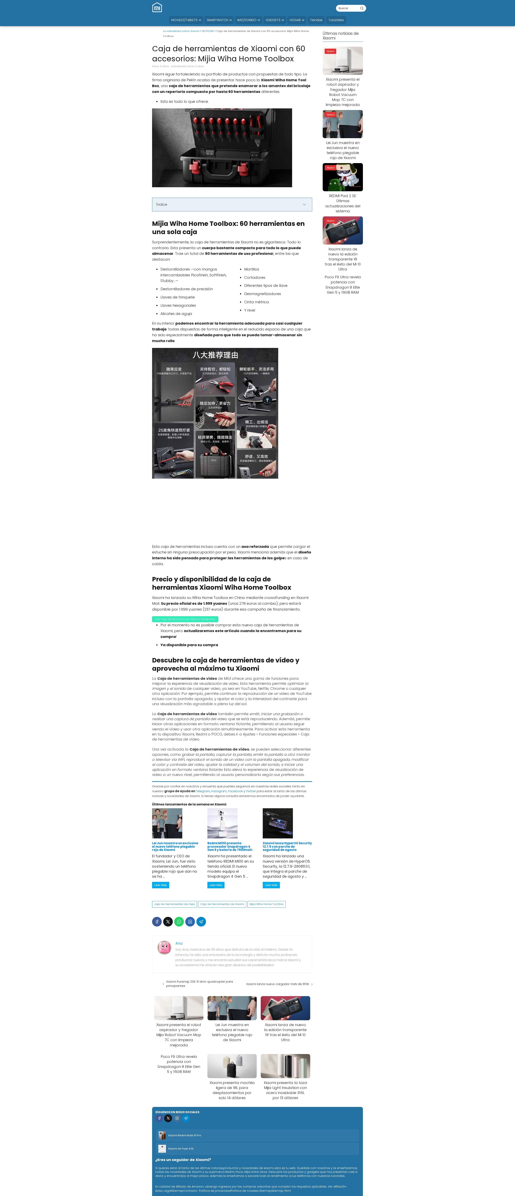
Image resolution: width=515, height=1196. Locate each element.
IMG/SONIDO (246, 20)
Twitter (251, 791)
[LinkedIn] (190, 922)
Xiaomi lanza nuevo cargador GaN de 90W (277, 984)
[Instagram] (177, 1118)
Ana (179, 943)
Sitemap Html (281, 1191)
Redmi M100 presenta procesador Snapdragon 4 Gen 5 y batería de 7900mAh (229, 846)
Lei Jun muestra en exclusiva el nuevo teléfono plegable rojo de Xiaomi (175, 846)
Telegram (203, 791)
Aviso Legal (163, 1191)
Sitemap (177, 1191)
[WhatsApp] (179, 922)
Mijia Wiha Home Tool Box (266, 904)
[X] (168, 922)
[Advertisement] (232, 514)
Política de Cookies (245, 1191)
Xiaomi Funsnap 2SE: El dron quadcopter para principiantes (199, 983)
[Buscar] (362, 8)
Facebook (235, 791)
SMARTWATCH (217, 20)
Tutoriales (336, 20)
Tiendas (316, 20)
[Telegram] (201, 922)
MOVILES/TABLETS (184, 20)
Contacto (190, 1191)
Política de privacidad (215, 1191)
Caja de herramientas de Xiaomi (222, 904)
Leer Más (160, 885)
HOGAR (295, 20)
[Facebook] (157, 922)
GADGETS (273, 20)
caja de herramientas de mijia (174, 904)
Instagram (219, 791)
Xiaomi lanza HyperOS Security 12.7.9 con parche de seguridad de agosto (287, 846)
